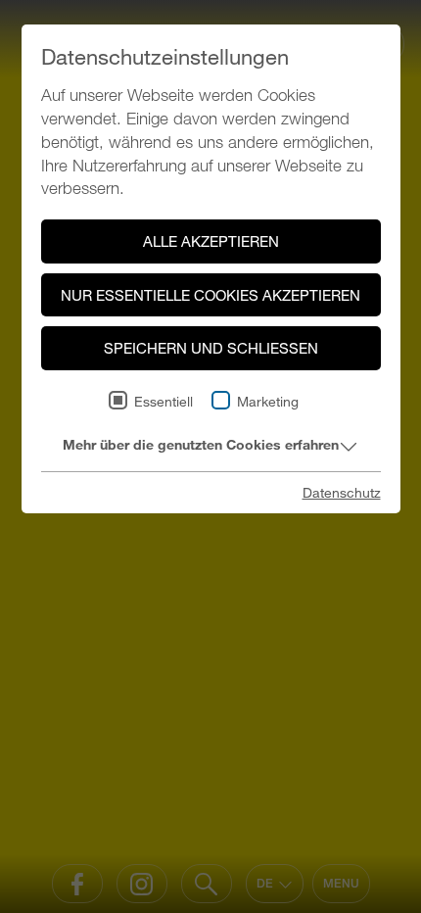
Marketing (268, 401)
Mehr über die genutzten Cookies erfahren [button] (201, 444)
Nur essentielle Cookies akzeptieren (210, 295)
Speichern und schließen (211, 348)
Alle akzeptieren (211, 241)
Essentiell (163, 401)
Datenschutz (342, 492)
